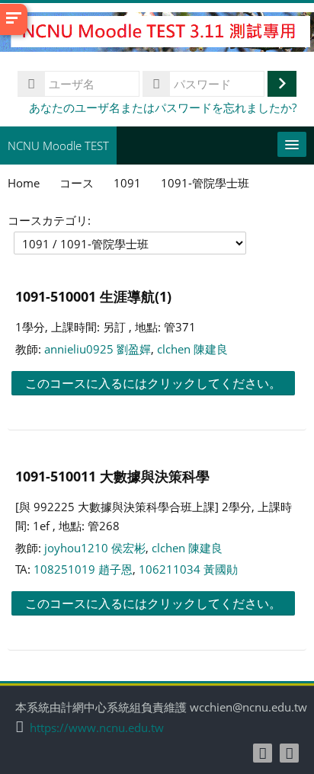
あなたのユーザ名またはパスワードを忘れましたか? (162, 107)
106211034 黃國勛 (188, 569)
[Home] (157, 34)
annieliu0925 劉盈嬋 (97, 349)
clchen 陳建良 (192, 349)
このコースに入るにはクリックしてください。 (153, 383)
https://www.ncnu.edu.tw (97, 728)
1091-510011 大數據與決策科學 (112, 475)
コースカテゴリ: (49, 220)
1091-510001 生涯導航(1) (93, 295)
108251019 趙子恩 (83, 569)
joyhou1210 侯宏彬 (95, 547)
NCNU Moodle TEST (58, 145)
